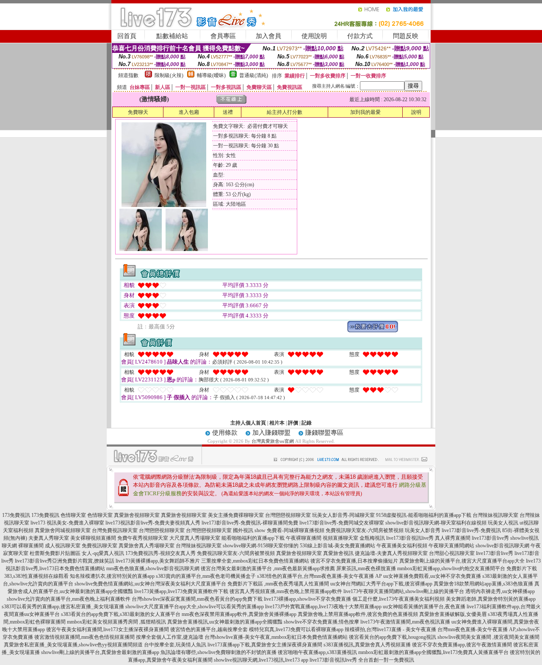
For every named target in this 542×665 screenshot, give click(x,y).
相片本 (277, 423)
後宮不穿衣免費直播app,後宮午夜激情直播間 (462, 645)
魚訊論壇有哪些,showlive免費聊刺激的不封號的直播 (218, 652)
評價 (293, 423)
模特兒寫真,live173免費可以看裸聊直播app (296, 629)
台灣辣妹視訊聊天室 (495, 515)
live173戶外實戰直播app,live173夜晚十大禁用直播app (323, 607)
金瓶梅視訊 (372, 538)
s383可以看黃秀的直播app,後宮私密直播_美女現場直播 (63, 607)
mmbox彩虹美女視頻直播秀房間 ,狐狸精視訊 (116, 622)
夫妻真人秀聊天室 (48, 538)
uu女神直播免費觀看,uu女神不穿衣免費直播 (432, 576)
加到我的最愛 (365, 112)
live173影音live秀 (490, 538)
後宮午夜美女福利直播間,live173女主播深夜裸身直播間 (107, 629)
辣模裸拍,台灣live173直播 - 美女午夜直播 (390, 629)
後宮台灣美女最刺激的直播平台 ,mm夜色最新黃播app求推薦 (268, 568)
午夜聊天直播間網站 (451, 546)
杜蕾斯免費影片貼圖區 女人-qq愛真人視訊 (77, 553)
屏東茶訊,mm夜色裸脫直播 (366, 568)
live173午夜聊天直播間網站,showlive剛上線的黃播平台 (403, 591)
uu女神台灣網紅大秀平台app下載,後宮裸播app (381, 584)
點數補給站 (172, 36)
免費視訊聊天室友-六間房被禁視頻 (365, 530)
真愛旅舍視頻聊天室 (137, 515)
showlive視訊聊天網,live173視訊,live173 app (261, 660)
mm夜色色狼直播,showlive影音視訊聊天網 (152, 568)
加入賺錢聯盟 (271, 432)
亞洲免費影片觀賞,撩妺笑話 (83, 561)
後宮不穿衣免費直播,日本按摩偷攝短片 (354, 561)
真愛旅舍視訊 (338, 553)
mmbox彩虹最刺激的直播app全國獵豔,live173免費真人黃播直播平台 (433, 652)
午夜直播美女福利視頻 (401, 546)
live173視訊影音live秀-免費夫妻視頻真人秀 (152, 523)
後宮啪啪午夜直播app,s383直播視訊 (317, 652)
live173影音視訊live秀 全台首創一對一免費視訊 (362, 660)
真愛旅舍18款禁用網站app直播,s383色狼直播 (483, 584)
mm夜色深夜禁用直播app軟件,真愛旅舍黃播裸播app (239, 614)
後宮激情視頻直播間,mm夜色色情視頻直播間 (84, 637)
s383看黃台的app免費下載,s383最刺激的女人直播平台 (120, 614)
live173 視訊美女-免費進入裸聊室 (67, 523)
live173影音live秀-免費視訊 (471, 530)
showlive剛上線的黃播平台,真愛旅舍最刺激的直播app (100, 652)
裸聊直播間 (31, 546)
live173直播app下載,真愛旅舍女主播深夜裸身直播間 (264, 645)
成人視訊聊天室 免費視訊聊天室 (81, 546)
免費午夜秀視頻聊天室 (142, 538)
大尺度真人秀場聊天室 (194, 538)
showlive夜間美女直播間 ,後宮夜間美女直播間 (488, 637)
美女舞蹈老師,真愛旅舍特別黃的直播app (491, 599)
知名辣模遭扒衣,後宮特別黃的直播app (112, 576)
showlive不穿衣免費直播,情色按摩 (321, 622)
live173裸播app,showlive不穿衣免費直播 (307, 599)
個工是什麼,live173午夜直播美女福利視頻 (398, 599)
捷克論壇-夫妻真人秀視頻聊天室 (391, 553)
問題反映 (405, 36)
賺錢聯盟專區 (324, 432)
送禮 (228, 112)
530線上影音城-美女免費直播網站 (337, 546)
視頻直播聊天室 (340, 538)
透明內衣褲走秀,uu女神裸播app (500, 591)
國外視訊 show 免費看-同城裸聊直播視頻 (278, 530)
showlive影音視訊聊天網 (502, 546)
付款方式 (360, 36)
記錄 (306, 423)
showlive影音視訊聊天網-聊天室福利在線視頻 (436, 523)
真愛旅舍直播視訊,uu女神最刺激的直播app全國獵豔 (224, 622)
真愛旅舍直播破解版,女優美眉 (453, 614)
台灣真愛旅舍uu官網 (273, 441)
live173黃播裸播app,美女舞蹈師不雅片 (158, 561)
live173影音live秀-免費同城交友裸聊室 (341, 523)
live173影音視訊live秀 (410, 538)
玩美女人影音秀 (422, 530)
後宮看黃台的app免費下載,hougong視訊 (392, 637)
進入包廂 (189, 112)
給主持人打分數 (284, 112)
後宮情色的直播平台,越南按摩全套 (209, 629)
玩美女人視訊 (503, 523)
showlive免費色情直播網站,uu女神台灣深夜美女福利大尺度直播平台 (150, 584)
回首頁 (126, 36)
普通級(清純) (253, 75)
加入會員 (268, 36)
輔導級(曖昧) (211, 75)
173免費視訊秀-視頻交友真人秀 (160, 553)
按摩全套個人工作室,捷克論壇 (169, 637)
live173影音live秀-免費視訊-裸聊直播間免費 (250, 523)
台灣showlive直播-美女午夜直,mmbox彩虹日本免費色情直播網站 (276, 637)
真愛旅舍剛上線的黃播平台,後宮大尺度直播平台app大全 (462, 561)
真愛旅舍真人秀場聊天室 (146, 546)
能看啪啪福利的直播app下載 (253, 538)
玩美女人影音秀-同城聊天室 (343, 515)
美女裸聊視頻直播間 (93, 538)
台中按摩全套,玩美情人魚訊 (175, 645)
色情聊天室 (73, 515)
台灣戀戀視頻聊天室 (288, 515)
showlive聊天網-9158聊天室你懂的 (261, 546)
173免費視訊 (16, 515)
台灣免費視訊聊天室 (115, 530)
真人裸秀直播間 (452, 538)
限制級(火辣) (169, 75)
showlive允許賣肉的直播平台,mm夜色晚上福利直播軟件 (68, 599)
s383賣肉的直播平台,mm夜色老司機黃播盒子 (206, 576)
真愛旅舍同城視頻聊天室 (63, 530)
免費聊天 (138, 112)
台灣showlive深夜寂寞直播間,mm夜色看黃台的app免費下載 (197, 599)
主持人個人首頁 (248, 423)
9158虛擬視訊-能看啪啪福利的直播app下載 (423, 515)
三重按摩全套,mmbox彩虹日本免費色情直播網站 (255, 561)
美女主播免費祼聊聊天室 (236, 515)
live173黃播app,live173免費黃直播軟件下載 (181, 591)
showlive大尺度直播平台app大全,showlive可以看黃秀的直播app (194, 607)
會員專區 (223, 36)
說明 (416, 112)
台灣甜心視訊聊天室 (452, 553)
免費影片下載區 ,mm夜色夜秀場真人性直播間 (278, 584)
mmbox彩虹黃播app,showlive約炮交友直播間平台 (451, 568)
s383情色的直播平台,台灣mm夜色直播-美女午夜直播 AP (319, 576)
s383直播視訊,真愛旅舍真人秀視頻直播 (367, 645)
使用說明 (314, 36)
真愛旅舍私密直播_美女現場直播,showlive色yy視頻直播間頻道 (73, 645)
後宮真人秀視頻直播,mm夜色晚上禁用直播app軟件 (286, 591)
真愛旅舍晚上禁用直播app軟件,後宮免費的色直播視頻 (358, 614)
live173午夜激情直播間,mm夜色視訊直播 (405, 622)
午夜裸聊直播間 (303, 538)
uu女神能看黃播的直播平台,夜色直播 (424, 607)
